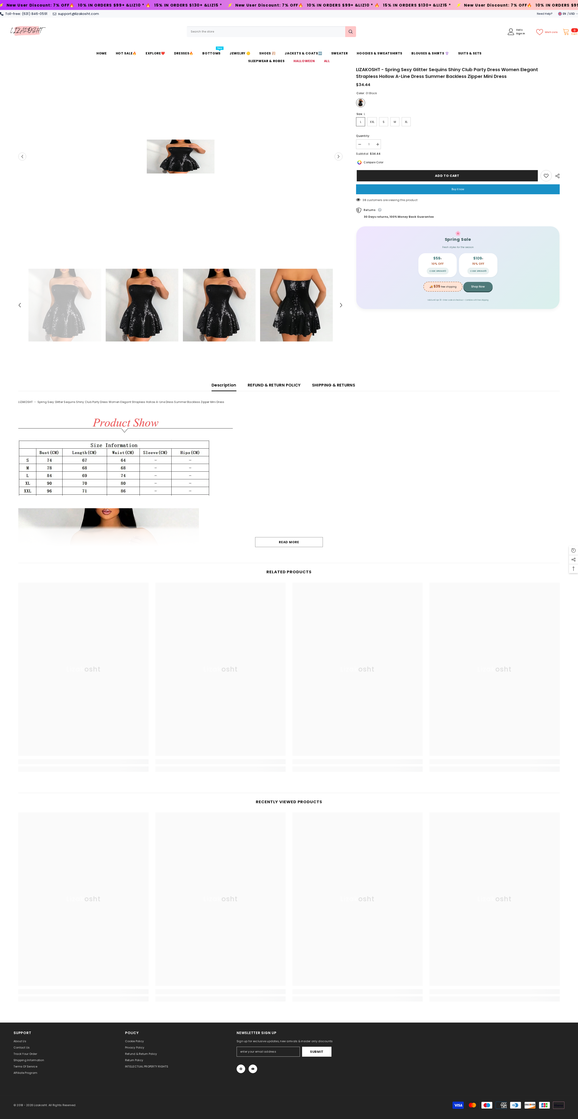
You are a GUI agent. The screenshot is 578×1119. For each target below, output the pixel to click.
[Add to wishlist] (546, 175)
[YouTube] (253, 1069)
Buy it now (458, 189)
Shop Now (478, 286)
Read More (289, 542)
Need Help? (544, 14)
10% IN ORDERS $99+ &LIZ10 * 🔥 (215, 5)
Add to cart (446, 175)
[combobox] (266, 31)
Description (224, 385)
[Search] (271, 31)
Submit (317, 1051)
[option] (180, 156)
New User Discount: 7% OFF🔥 (142, 5)
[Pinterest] (241, 1069)
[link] (83, 761)
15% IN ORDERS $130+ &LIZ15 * (61, 5)
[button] (22, 156)
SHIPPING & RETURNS (333, 385)
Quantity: (363, 136)
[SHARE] (556, 176)
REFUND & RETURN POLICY (274, 385)
